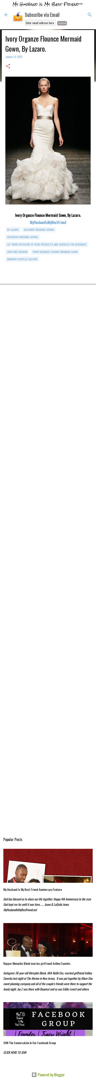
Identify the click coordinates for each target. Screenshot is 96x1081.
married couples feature (22, 259)
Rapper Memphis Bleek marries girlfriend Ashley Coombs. (37, 963)
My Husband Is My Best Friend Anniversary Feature (32, 889)
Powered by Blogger (51, 1074)
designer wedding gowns (39, 230)
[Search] (89, 14)
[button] (8, 66)
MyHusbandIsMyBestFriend (48, 222)
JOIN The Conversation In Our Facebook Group (29, 1042)
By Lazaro (13, 230)
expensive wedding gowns (22, 237)
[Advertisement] (48, 353)
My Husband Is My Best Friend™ (48, 4)
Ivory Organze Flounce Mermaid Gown (55, 252)
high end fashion (17, 252)
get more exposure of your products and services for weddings (47, 244)
